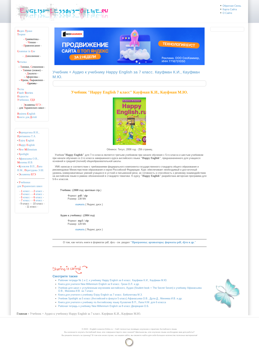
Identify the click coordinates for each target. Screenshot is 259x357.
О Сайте (227, 13)
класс (25, 191)
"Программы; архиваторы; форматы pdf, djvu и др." (163, 242)
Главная (22, 313)
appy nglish (27, 145)
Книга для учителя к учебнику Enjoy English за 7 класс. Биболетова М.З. (100, 294)
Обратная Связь (232, 5)
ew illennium (28, 149)
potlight (24, 154)
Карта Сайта (230, 9)
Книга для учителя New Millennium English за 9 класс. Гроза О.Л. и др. (99, 284)
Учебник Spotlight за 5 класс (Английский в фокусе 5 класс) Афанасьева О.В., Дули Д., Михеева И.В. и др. (120, 298)
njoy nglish (26, 140)
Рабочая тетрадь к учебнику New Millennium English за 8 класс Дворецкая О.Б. (103, 306)
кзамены (27, 174)
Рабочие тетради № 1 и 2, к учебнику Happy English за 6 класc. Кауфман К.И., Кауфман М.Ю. (112, 280)
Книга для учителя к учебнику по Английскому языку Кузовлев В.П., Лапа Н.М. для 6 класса (112, 302)
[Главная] (63, 21)
